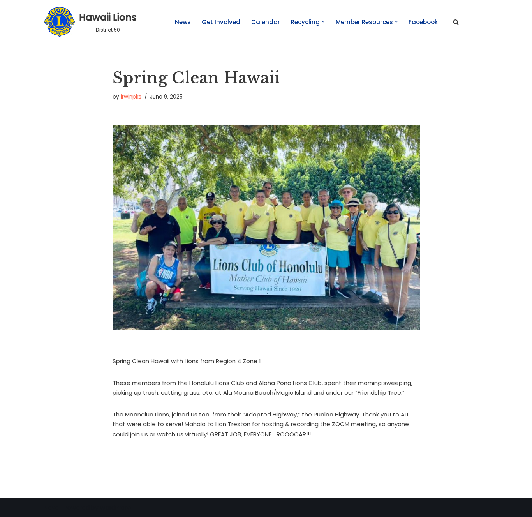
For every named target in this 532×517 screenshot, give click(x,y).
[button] (323, 21)
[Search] (456, 22)
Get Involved (221, 22)
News (183, 22)
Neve (51, 507)
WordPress (115, 507)
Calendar (265, 22)
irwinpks (131, 97)
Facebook (423, 22)
